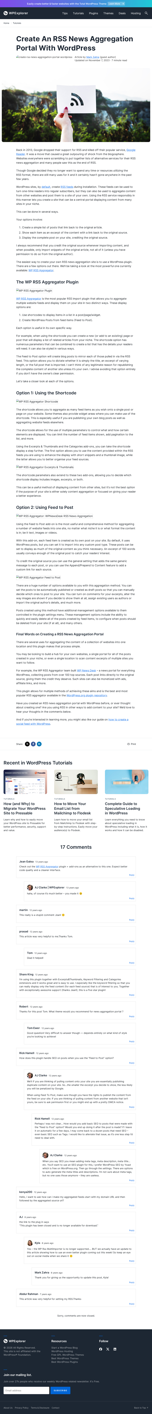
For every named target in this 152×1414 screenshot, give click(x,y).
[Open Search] (146, 13)
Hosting (136, 13)
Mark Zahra (92, 57)
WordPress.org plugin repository (86, 695)
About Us (8, 1407)
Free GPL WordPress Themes (67, 1354)
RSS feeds (67, 186)
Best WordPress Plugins (64, 1361)
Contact (55, 1407)
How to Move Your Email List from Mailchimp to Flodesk (72, 808)
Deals (122, 13)
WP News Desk (86, 670)
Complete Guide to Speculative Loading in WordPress (122, 808)
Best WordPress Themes (65, 1358)
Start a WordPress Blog (64, 1347)
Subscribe (60, 1390)
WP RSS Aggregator (40, 270)
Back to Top (141, 1407)
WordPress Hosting (62, 1351)
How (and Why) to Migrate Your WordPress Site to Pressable (25, 808)
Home (6, 23)
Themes (108, 13)
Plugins (93, 13)
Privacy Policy (21, 1407)
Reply (131, 875)
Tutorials (78, 13)
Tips (65, 13)
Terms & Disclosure (40, 1407)
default (46, 186)
